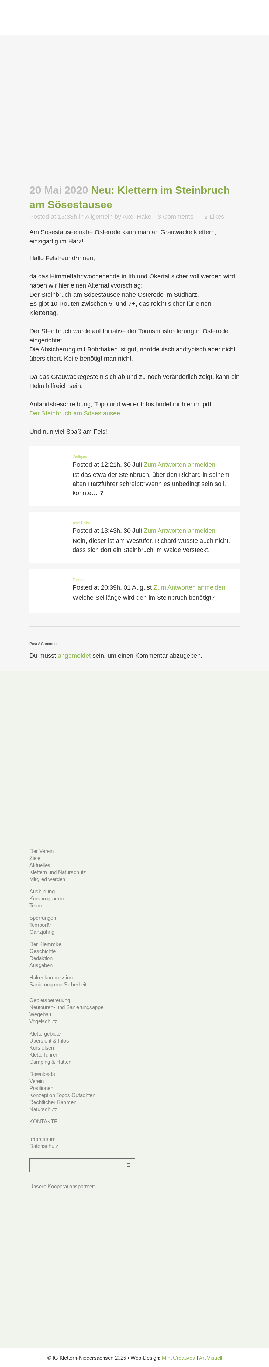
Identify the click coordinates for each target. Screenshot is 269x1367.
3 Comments (175, 216)
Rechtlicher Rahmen (52, 1102)
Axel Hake (137, 216)
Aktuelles (39, 865)
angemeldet (74, 655)
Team (35, 905)
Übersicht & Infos (49, 1041)
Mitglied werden (47, 879)
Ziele (34, 858)
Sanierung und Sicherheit (58, 984)
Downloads (42, 1074)
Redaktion (41, 958)
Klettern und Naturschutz (57, 872)
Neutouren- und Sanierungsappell (67, 1007)
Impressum (42, 1139)
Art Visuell (210, 1358)
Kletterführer (43, 1055)
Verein (36, 1081)
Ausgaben (41, 965)
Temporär (40, 925)
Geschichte (42, 951)
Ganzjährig (41, 932)
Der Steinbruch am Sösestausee (74, 413)
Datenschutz (43, 1146)
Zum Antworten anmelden (179, 464)
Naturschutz (43, 1109)
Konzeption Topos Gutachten (62, 1095)
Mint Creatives (178, 1358)
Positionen (41, 1088)
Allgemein (99, 216)
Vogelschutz (43, 1021)
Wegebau (40, 1014)
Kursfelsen (41, 1048)
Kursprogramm (46, 898)
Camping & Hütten (50, 1062)
